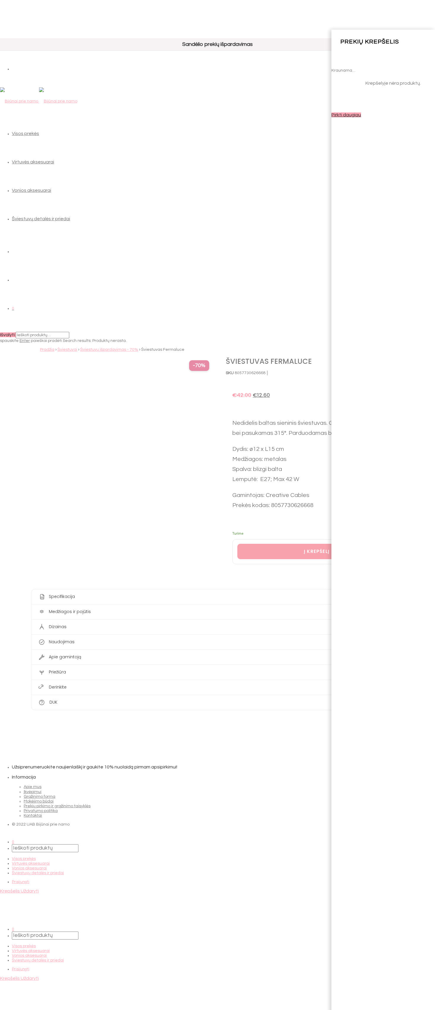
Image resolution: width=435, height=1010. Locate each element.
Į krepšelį (316, 551)
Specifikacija (62, 596)
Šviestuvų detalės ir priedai (41, 218)
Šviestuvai (67, 350)
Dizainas (58, 626)
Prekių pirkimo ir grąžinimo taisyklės (57, 806)
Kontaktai (33, 815)
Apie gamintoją (65, 657)
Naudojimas (62, 641)
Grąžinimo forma (39, 797)
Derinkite (58, 687)
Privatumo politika (41, 811)
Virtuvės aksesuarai (33, 162)
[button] (217, 596)
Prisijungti (20, 882)
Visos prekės (25, 133)
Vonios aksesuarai (31, 190)
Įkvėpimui (32, 792)
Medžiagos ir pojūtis (70, 611)
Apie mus (32, 787)
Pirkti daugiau (346, 114)
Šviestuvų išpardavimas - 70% (109, 350)
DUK (53, 702)
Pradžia (47, 350)
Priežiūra (57, 672)
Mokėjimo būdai (39, 801)
